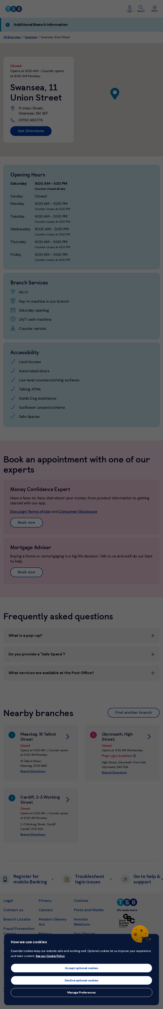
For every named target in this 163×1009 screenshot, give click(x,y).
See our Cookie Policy (50, 956)
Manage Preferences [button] (81, 992)
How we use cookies (29, 942)
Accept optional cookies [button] (81, 968)
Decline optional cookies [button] (81, 980)
